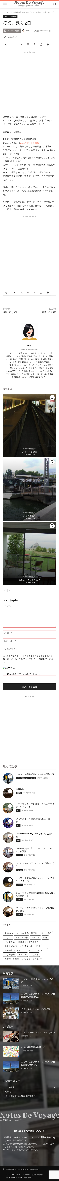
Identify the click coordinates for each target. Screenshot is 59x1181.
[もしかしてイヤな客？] (29, 553)
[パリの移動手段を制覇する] (11, 1051)
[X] (21, 44)
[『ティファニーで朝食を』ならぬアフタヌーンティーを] (8, 808)
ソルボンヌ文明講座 (33, 12)
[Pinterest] (34, 44)
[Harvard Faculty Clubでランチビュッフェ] (8, 837)
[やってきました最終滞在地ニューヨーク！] (8, 823)
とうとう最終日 (29, 452)
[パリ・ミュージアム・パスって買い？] (11, 1036)
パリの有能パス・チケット (26, 778)
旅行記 (19, 793)
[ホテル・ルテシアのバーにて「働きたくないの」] (8, 867)
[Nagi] (24, 30)
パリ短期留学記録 (17, 12)
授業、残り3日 (10, 312)
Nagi (30, 30)
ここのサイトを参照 (29, 142)
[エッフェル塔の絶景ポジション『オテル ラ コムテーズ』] (8, 882)
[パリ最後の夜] (29, 489)
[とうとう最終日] (29, 425)
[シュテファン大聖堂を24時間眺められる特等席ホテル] (8, 897)
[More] (48, 44)
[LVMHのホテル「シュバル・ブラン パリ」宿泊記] (8, 852)
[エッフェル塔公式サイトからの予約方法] (8, 778)
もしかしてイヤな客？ (29, 580)
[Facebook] (15, 44)
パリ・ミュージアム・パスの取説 (36, 1009)
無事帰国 (20, 789)
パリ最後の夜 (29, 516)
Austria (19, 899)
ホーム (5, 12)
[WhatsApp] (41, 44)
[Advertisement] (29, 83)
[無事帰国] (8, 793)
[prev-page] (4, 590)
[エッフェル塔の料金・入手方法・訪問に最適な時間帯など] (11, 998)
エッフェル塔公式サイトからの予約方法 (35, 774)
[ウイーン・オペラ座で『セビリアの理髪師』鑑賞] (8, 911)
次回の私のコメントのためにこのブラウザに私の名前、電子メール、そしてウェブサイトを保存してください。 (28, 659)
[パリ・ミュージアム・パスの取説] (11, 1013)
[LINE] (28, 44)
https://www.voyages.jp (30, 349)
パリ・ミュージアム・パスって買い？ (38, 1032)
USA (18, 811)
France (19, 855)
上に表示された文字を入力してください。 (22, 674)
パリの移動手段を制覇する (33, 1047)
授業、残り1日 (49, 312)
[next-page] (9, 590)
